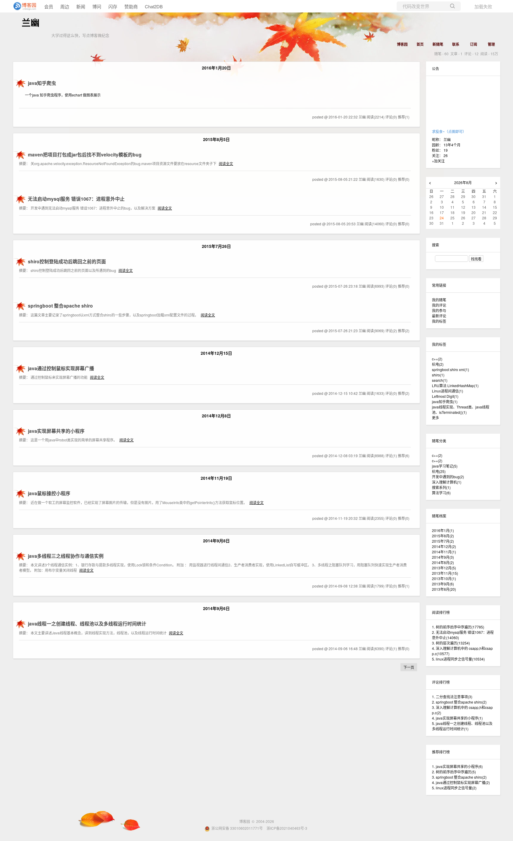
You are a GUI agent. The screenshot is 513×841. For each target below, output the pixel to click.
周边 (64, 6)
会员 (48, 6)
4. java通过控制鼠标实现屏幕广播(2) (461, 782)
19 (446, 150)
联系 (455, 44)
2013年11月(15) (445, 573)
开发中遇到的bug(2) (448, 476)
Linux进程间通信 (447, 390)
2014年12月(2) (444, 546)
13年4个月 (452, 144)
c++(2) (437, 455)
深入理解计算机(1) (446, 481)
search (439, 380)
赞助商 (131, 6)
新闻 (80, 6)
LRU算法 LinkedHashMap (455, 385)
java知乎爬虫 (444, 401)
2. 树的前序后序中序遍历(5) (454, 771)
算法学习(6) (441, 492)
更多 (435, 417)
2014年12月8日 (216, 416)
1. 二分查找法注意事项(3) (452, 696)
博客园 (402, 44)
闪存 (112, 6)
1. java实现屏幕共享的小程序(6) (457, 766)
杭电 (438, 364)
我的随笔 (439, 299)
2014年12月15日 (216, 353)
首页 (420, 44)
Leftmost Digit (445, 396)
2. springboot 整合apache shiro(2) (459, 701)
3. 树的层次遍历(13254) (451, 642)
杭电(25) (439, 471)
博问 (96, 6)
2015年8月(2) (443, 535)
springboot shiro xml (450, 369)
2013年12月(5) (444, 567)
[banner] (24, 6)
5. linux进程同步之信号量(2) (454, 787)
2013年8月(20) (444, 589)
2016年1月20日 (216, 68)
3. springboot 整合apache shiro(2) (459, 777)
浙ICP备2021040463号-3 (287, 828)
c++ (437, 358)
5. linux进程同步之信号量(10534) (458, 658)
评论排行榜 (441, 682)
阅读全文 (226, 163)
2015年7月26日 (216, 246)
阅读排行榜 (441, 612)
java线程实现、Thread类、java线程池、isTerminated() (460, 409)
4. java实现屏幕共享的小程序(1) (457, 717)
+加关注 (438, 160)
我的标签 (439, 321)
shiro (438, 374)
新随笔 (438, 44)
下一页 (408, 667)
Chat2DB (154, 6)
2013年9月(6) (443, 583)
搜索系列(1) (441, 487)
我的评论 (439, 305)
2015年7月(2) (443, 541)
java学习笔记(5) (444, 465)
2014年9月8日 (216, 541)
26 (446, 155)
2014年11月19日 (216, 478)
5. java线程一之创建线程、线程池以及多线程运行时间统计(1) (462, 726)
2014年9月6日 (216, 608)
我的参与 (439, 310)
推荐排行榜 (441, 751)
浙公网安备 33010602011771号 (237, 828)
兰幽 (30, 23)
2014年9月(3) (443, 557)
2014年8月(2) (443, 562)
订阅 (473, 44)
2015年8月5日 (216, 139)
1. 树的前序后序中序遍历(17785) (458, 626)
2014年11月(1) (444, 551)
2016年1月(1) (443, 530)
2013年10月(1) (444, 578)
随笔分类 (439, 440)
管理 (491, 44)
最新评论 (439, 315)
